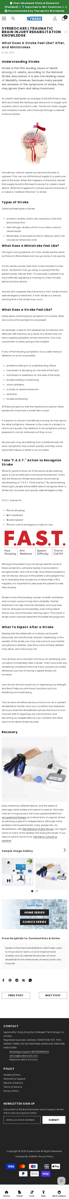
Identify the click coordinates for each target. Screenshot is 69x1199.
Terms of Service (13, 1086)
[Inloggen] (55, 18)
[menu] (4, 18)
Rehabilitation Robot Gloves (37, 829)
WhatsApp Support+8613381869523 (29, 1051)
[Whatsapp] (30, 979)
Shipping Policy (12, 1074)
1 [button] (32, 891)
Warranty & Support (14, 1078)
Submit (54, 1120)
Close (66, 7)
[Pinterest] (10, 979)
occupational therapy (14, 817)
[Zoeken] (13, 18)
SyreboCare (34, 1151)
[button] (65, 850)
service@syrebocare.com (23, 1055)
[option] (34, 7)
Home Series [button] (34, 912)
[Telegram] (16, 979)
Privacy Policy (11, 1090)
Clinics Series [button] (34, 922)
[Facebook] (3, 979)
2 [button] (37, 891)
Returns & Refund (13, 1082)
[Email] (23, 979)
